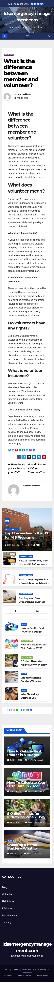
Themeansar (27, 972)
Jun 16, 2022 (16, 760)
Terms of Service (24, 976)
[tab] (16, 611)
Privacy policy (42, 976)
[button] (49, 36)
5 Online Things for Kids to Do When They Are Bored (26, 817)
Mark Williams (24, 94)
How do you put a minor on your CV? (17, 468)
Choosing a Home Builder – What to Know (22, 848)
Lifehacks (8, 55)
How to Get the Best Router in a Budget (24, 753)
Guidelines (8, 894)
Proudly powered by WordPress (18, 969)
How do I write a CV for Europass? (37, 468)
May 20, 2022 (16, 791)
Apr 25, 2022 (16, 822)
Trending (7, 922)
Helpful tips (27, 641)
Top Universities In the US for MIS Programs (26, 535)
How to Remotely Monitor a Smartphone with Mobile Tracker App (34, 583)
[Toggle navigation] (27, 36)
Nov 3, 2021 (13, 545)
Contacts (8, 976)
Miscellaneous (11, 529)
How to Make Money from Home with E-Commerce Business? (33, 564)
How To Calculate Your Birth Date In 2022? (26, 784)
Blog (24, 624)
